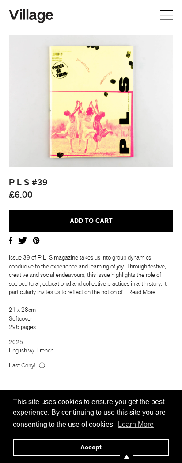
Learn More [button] (136, 424)
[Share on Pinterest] (36, 240)
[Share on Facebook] (10, 240)
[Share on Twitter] (22, 240)
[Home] (31, 15)
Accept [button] (91, 447)
